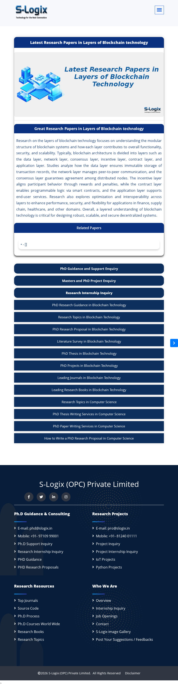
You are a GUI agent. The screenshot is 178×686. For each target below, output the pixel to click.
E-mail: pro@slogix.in (113, 528)
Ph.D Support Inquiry (35, 543)
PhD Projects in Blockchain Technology (89, 365)
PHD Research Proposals (38, 567)
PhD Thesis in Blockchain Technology (89, 353)
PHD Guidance (30, 559)
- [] (25, 244)
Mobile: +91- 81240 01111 (116, 536)
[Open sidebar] (174, 343)
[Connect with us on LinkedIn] (53, 496)
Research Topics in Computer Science (89, 402)
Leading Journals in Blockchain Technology (89, 377)
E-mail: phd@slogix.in (35, 528)
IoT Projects (105, 559)
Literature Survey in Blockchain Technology (89, 341)
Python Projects (109, 567)
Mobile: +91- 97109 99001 (38, 536)
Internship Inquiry (110, 608)
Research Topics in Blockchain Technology (89, 317)
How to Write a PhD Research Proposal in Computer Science (89, 438)
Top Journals (28, 600)
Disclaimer (131, 673)
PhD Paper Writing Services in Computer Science (89, 426)
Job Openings (107, 616)
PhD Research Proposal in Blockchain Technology (89, 329)
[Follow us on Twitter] (41, 496)
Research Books (31, 631)
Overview (103, 600)
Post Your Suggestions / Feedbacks (124, 639)
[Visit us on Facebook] (28, 496)
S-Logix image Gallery (113, 631)
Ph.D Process (29, 616)
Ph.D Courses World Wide (39, 624)
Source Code (28, 608)
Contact (102, 624)
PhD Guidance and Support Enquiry (89, 268)
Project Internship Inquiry (117, 551)
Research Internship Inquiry (89, 293)
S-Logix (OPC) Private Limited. (70, 673)
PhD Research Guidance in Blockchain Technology (89, 305)
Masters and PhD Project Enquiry (89, 281)
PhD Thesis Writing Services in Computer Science (89, 414)
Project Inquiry (108, 543)
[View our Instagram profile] (66, 496)
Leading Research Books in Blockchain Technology (89, 390)
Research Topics (31, 639)
